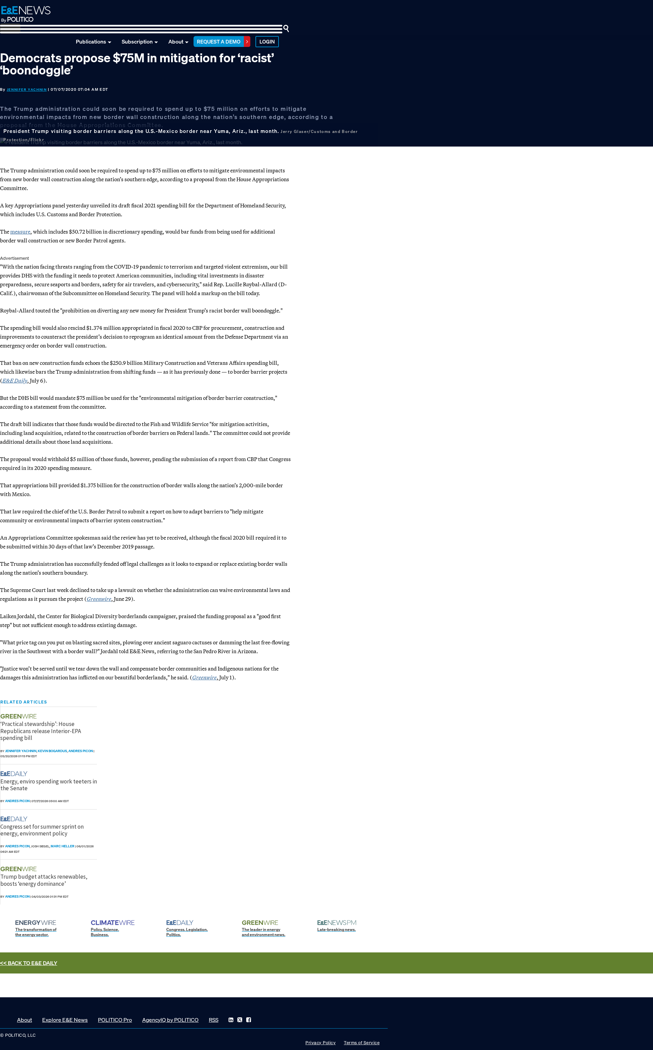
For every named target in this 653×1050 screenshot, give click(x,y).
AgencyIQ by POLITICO (170, 1019)
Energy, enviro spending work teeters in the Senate (48, 785)
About (175, 41)
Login (267, 41)
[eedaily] (16, 773)
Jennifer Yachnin (27, 89)
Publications (91, 41)
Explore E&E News (65, 1019)
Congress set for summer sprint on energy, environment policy (42, 830)
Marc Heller (62, 846)
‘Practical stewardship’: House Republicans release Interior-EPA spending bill (40, 731)
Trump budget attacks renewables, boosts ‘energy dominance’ (43, 880)
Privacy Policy (320, 1043)
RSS (213, 1019)
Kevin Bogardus (52, 751)
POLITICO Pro (115, 1019)
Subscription (137, 41)
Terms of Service (362, 1043)
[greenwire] (19, 716)
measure (20, 231)
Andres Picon (80, 751)
